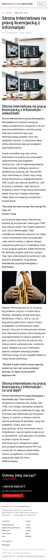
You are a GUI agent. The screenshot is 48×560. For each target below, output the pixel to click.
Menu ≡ (41, 4)
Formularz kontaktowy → (13, 496)
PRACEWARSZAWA (17, 4)
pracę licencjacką (34, 395)
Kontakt (28, 536)
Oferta (27, 528)
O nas (27, 525)
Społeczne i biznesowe (11, 528)
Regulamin (6, 545)
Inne (3, 536)
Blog (27, 533)
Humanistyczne (8, 525)
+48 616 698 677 (13, 486)
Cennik (28, 530)
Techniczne (6, 533)
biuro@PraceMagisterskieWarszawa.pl (17, 491)
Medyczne (6, 530)
